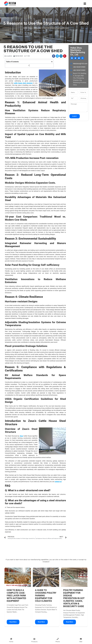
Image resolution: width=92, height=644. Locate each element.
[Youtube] (78, 58)
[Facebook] (71, 58)
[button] (53, 56)
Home (25, 28)
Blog (30, 28)
